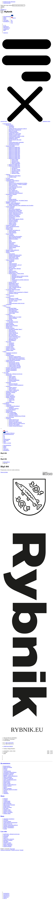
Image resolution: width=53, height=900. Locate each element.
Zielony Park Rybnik (13, 333)
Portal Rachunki (12, 231)
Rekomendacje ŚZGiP (14, 283)
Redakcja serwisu (15, 850)
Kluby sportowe (12, 388)
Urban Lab (11, 290)
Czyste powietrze (12, 266)
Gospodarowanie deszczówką (15, 186)
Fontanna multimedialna (14, 380)
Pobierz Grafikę (15, 172)
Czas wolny (5, 20)
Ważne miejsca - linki (13, 257)
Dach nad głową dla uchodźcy (15, 236)
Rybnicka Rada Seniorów (14, 256)
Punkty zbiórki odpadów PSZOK (16, 219)
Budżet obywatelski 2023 (14, 152)
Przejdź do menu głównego (9, 1)
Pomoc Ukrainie (9, 233)
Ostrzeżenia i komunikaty (14, 137)
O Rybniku (8, 354)
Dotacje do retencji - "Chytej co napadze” (18, 184)
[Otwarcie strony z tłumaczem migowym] (27, 892)
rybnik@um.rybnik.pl (8, 746)
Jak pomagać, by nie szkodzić (15, 299)
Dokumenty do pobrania (17, 277)
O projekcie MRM (13, 413)
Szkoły (10, 241)
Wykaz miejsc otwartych (11, 391)
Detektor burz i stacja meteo (15, 133)
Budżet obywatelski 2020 (14, 155)
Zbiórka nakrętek (12, 224)
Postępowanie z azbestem (14, 216)
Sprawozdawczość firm (14, 191)
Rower (10, 196)
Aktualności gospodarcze (11, 352)
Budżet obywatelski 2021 (14, 154)
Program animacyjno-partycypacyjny (17, 423)
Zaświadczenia (9, 411)
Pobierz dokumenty (16, 163)
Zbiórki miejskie (12, 247)
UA (12, 22)
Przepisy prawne (12, 282)
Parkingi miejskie (12, 199)
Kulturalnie (8, 382)
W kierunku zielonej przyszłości (13, 289)
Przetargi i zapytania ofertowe (15, 422)
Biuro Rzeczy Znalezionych (15, 129)
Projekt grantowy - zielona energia (16, 273)
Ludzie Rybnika (9, 323)
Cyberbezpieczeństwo (13, 132)
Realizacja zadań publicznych (12, 250)
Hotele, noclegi (12, 376)
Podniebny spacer (10, 395)
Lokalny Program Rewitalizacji (15, 425)
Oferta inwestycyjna (10, 361)
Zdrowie (11, 248)
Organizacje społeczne (11, 225)
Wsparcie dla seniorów (14, 258)
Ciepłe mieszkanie (13, 263)
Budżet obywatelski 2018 (14, 158)
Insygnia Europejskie (13, 321)
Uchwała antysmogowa (14, 286)
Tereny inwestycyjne (13, 338)
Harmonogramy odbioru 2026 (15, 210)
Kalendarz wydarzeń (10, 392)
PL (11, 20)
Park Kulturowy (9, 227)
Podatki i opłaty (9, 229)
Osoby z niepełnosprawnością (12, 226)
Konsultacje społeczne (11, 201)
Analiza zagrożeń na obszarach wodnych (18, 128)
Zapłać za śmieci (12, 222)
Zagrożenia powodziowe (14, 143)
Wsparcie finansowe (13, 245)
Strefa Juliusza (12, 330)
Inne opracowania (10, 417)
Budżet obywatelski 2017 (14, 164)
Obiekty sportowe (13, 387)
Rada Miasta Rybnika (13, 309)
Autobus (11, 195)
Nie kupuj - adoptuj (13, 300)
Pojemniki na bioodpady (14, 215)
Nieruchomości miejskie (14, 362)
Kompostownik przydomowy (15, 211)
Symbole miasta (9, 320)
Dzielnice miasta (9, 350)
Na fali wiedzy (12, 189)
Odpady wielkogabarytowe (15, 214)
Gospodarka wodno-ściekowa (12, 180)
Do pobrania (11, 345)
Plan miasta (8, 393)
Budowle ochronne (13, 131)
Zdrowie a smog (12, 288)
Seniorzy (8, 252)
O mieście (8, 314)
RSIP (4, 30)
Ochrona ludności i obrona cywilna (16, 136)
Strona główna (6, 462)
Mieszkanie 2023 (12, 339)
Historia (10, 315)
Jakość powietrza (12, 271)
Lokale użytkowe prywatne (15, 366)
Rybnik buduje (9, 326)
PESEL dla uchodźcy (13, 238)
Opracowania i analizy (14, 421)
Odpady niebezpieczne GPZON (16, 212)
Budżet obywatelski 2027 (14, 147)
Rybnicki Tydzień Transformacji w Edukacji (18, 292)
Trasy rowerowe (12, 381)
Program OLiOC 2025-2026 (15, 139)
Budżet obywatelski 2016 (14, 165)
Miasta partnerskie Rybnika (15, 237)
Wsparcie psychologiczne (14, 246)
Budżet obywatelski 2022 (14, 153)
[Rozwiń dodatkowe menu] (2, 456)
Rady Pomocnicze (13, 310)
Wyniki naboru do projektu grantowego (20, 279)
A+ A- (4, 25)
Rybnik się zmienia (10, 328)
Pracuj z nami (12, 313)
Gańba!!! (11, 269)
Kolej (10, 198)
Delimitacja (11, 407)
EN (12, 21)
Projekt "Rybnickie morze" (15, 336)
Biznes (4, 19)
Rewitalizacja (6, 21)
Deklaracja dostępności (6, 850)
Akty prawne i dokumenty (14, 209)
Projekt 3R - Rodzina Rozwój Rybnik (17, 416)
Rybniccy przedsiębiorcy (11, 370)
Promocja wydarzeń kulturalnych (16, 385)
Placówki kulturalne (13, 383)
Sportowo (8, 386)
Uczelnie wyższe (12, 177)
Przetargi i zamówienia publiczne (13, 367)
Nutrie (10, 302)
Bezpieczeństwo (9, 125)
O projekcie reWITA (13, 414)
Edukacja (8, 174)
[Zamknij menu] (1, 456)
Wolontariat (11, 243)
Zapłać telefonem (12, 232)
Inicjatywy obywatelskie (14, 424)
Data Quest (12, 848)
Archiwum (8, 418)
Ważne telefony (12, 242)
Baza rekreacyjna (12, 378)
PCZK (10, 141)
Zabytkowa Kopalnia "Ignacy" (15, 329)
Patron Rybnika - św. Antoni (15, 316)
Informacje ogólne (16, 162)
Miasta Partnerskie (10, 324)
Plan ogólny (8, 341)
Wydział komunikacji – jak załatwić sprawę (18, 200)
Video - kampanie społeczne (15, 287)
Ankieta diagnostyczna (14, 419)
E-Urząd (8, 178)
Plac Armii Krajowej (13, 335)
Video (10, 401)
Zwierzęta (8, 297)
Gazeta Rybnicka (10, 179)
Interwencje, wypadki (13, 298)
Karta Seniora (12, 253)
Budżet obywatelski (10, 146)
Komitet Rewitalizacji (11, 409)
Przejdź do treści (6, 3)
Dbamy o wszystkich (10, 349)
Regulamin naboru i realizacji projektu (20, 276)
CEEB (10, 262)
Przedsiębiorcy (12, 217)
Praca (10, 240)
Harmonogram (15, 160)
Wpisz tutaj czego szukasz (6, 5)
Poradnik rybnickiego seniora (15, 255)
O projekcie (14, 281)
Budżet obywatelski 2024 (14, 151)
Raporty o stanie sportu (14, 390)
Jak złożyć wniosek (16, 169)
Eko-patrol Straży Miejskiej (15, 268)
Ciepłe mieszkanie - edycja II (15, 264)
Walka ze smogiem (10, 260)
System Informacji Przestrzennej (13, 360)
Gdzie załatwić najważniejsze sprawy (17, 359)
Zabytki (10, 319)
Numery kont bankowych (14, 230)
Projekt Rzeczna (12, 331)
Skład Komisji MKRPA (14, 204)
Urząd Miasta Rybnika (14, 312)
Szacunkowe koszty (16, 170)
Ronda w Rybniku (13, 318)
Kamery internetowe (10, 396)
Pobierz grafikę (15, 159)
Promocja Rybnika (10, 402)
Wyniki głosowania (16, 167)
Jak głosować (14, 168)
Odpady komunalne (10, 206)
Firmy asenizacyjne (13, 185)
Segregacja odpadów (13, 220)
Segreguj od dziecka (13, 221)
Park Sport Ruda (12, 334)
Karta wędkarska (12, 188)
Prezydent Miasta (12, 308)
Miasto (4, 17)
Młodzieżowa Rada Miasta (14, 175)
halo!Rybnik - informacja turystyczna (14, 373)
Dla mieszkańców (7, 16)
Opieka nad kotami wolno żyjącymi (16, 303)
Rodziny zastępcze (10, 251)
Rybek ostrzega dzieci (13, 284)
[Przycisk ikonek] (1, 428)
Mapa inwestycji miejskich (12, 325)
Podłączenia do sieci (13, 272)
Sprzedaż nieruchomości (11, 368)
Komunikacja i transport (11, 194)
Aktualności (11, 126)
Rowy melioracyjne (13, 190)
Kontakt (13, 278)
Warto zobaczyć (12, 377)
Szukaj (2, 6)
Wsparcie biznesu (10, 355)
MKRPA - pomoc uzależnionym (13, 203)
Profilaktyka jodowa (13, 138)
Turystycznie (9, 375)
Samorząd (8, 307)
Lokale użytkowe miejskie (14, 365)
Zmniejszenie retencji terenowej (16, 193)
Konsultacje (11, 344)
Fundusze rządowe (10, 347)
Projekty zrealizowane (11, 412)
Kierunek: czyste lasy (13, 293)
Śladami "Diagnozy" (10, 397)
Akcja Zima (11, 127)
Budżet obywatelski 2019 (14, 157)
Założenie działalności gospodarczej (16, 357)
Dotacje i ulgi (12, 267)
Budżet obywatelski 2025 (14, 149)
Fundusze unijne (9, 346)
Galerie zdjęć (12, 399)
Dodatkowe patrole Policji (14, 134)
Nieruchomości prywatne (14, 364)
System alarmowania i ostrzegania (16, 142)
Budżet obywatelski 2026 (14, 148)
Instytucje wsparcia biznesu (15, 356)
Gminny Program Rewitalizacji (13, 406)
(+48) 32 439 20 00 (9, 742)
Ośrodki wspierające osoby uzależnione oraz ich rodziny (21, 205)
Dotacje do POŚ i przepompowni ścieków (18, 183)
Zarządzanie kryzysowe (14, 144)
